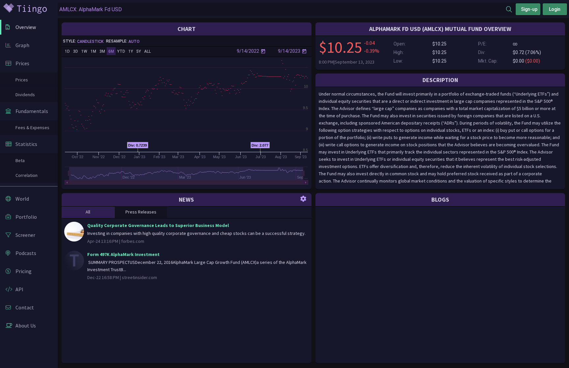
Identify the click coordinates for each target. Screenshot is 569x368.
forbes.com (132, 241)
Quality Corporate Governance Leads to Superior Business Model (158, 225)
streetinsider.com (139, 277)
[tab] (88, 212)
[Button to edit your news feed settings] (303, 198)
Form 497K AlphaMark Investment (123, 254)
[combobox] (281, 9)
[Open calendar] (263, 51)
